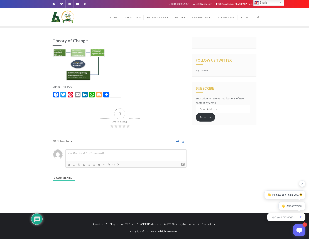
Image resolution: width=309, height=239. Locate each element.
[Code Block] (104, 165)
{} (113, 164)
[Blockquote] (99, 165)
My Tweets (202, 70)
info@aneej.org (204, 4)
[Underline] (79, 165)
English (264, 2)
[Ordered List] (89, 165)
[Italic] (74, 165)
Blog (112, 224)
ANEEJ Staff (127, 224)
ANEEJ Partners (149, 224)
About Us (98, 224)
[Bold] (69, 165)
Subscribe (206, 117)
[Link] (109, 165)
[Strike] (84, 165)
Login (182, 141)
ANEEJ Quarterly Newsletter (180, 224)
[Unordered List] (94, 165)
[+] (119, 164)
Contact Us (208, 224)
